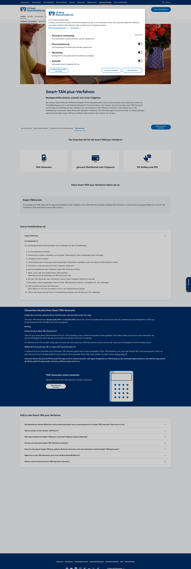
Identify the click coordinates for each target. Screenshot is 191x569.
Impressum (74, 28)
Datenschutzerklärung (57, 28)
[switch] (140, 44)
